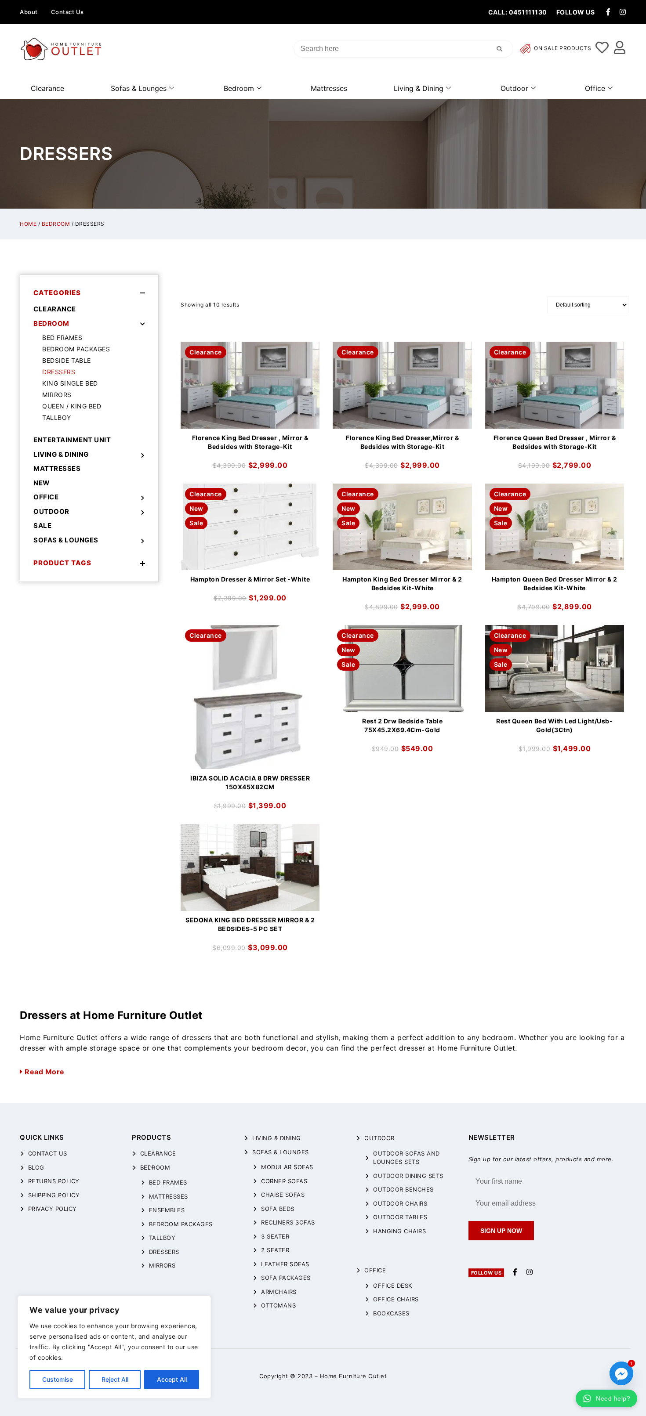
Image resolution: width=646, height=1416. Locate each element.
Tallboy (56, 417)
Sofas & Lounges (139, 88)
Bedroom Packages (76, 349)
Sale (42, 525)
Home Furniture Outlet (353, 1376)
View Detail (250, 349)
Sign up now (501, 1230)
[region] (114, 1347)
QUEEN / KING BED (71, 406)
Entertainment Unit (72, 440)
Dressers (58, 372)
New (41, 483)
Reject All (115, 1379)
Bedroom (239, 88)
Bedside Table (66, 360)
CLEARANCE (54, 309)
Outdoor (514, 88)
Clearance (47, 88)
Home (28, 223)
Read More (44, 1071)
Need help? (613, 1398)
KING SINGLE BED (70, 383)
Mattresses (329, 88)
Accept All (172, 1379)
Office (595, 88)
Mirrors (57, 394)
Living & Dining (418, 88)
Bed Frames (62, 337)
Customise (57, 1379)
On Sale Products (562, 48)
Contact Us (67, 11)
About (29, 11)
